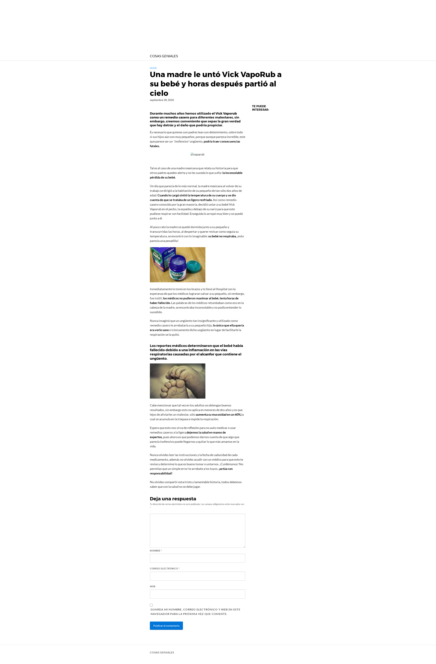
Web (152, 586)
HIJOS (153, 67)
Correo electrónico (165, 568)
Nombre (156, 550)
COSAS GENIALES (164, 56)
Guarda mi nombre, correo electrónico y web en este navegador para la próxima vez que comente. (195, 611)
